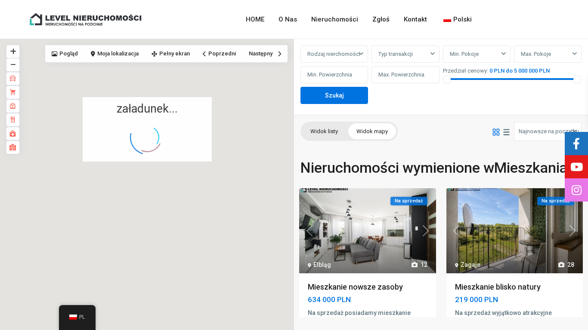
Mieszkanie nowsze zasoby (355, 286)
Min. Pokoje (464, 54)
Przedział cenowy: (465, 70)
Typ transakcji (395, 54)
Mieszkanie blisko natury (498, 286)
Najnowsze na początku (549, 131)
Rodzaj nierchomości (333, 54)
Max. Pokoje (536, 54)
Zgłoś (381, 19)
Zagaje (470, 264)
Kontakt (415, 19)
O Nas (288, 19)
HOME (255, 19)
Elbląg (322, 264)
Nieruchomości (334, 19)
